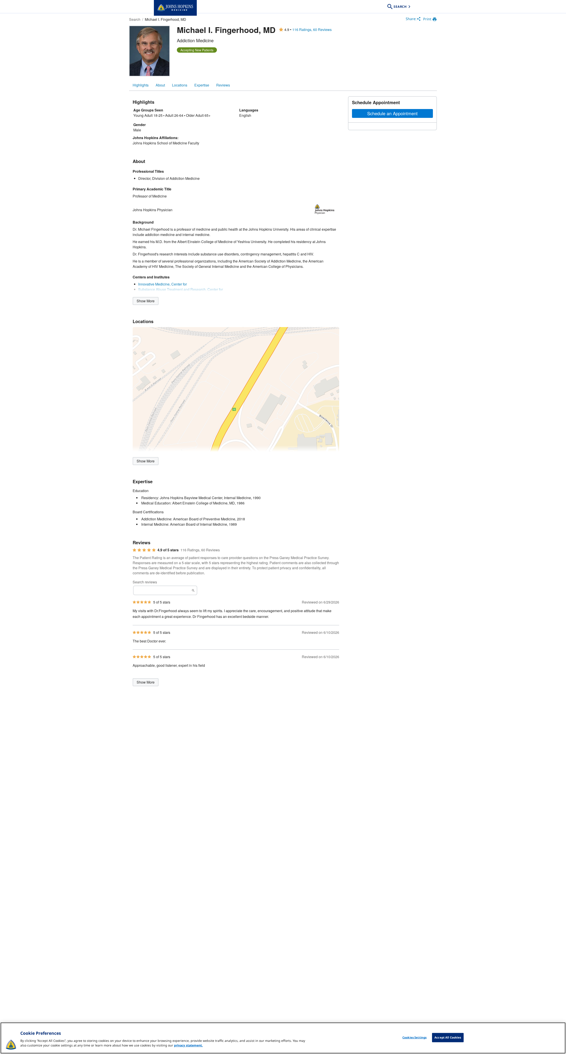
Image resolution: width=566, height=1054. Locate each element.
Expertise (201, 85)
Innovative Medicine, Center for (162, 284)
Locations (179, 85)
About (160, 85)
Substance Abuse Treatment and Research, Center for (180, 289)
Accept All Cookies (447, 1037)
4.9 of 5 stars (168, 550)
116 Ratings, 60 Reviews (312, 29)
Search (134, 19)
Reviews (223, 85)
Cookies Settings (414, 1037)
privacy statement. (188, 1045)
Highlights (141, 85)
